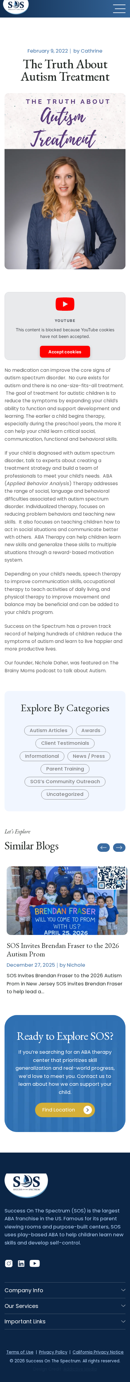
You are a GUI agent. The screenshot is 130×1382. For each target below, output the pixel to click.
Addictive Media (80, 1369)
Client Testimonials (65, 743)
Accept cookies (64, 351)
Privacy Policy (53, 1352)
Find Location (58, 1109)
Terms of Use (20, 1352)
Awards (90, 730)
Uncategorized (65, 794)
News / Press (89, 756)
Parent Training (65, 768)
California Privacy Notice (98, 1352)
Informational (42, 756)
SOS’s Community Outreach (65, 781)
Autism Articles (48, 730)
